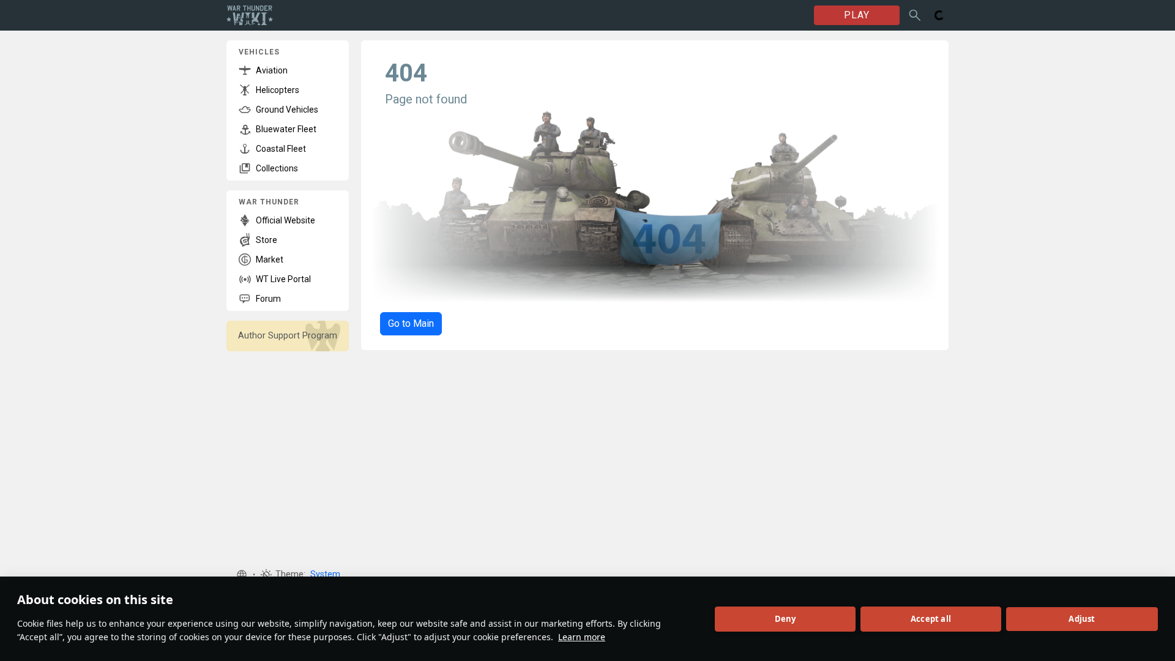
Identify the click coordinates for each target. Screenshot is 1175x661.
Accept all (931, 618)
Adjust (1082, 618)
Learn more (581, 637)
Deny (785, 618)
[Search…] (915, 15)
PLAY (857, 15)
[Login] (939, 15)
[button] (242, 575)
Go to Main (411, 323)
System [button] (325, 574)
